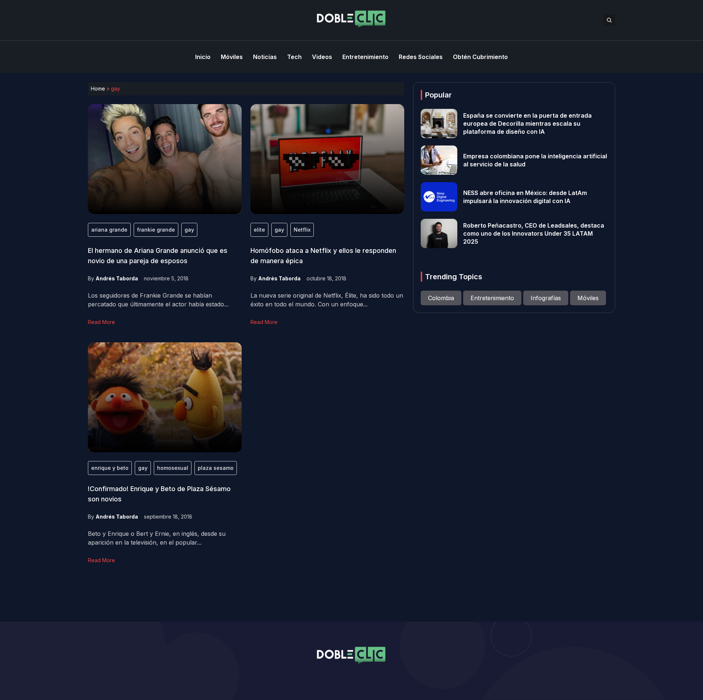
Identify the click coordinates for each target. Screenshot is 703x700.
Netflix (302, 229)
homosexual (172, 468)
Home (98, 88)
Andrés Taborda (117, 278)
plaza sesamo (216, 468)
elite (259, 229)
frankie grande (156, 229)
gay (189, 229)
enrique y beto (110, 468)
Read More (101, 322)
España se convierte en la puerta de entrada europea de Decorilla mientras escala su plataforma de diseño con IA (527, 123)
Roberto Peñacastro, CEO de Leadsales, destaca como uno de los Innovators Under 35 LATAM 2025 (533, 233)
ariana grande (109, 229)
